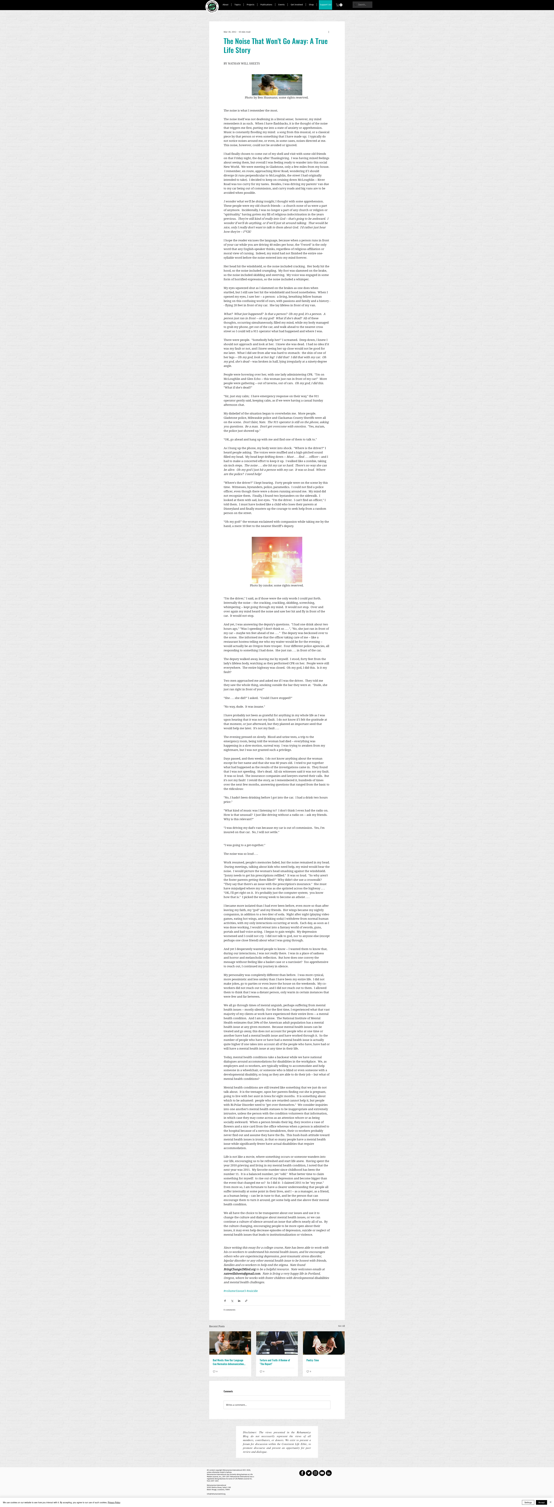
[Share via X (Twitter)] (232, 1300)
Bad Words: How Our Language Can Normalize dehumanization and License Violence (228, 1362)
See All (341, 1326)
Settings (528, 1502)
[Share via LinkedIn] (239, 1300)
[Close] (550, 1502)
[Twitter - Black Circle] (309, 1473)
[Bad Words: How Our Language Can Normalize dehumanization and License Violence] (230, 1343)
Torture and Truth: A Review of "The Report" (275, 1362)
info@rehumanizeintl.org (216, 1494)
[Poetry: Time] (324, 1343)
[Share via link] (246, 1300)
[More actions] (328, 32)
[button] (225, 4)
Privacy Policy (114, 1502)
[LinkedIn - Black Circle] (329, 1473)
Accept (541, 1502)
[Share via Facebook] (225, 1300)
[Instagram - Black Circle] (315, 1473)
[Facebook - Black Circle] (302, 1473)
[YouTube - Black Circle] (322, 1473)
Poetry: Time (312, 1360)
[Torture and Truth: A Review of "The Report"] (277, 1343)
